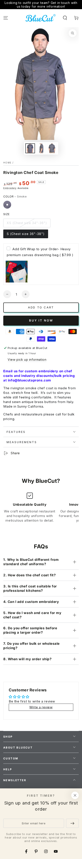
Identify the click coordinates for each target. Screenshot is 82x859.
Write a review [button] (40, 707)
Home (7, 162)
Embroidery (10, 188)
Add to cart (41, 307)
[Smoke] (7, 205)
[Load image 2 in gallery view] (41, 148)
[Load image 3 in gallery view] (52, 148)
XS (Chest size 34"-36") (27, 223)
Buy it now (41, 320)
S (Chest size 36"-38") (26, 234)
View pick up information (27, 359)
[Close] (75, 795)
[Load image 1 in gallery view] (30, 148)
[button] (65, 18)
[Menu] (5, 18)
